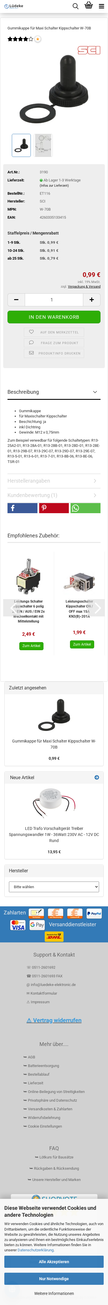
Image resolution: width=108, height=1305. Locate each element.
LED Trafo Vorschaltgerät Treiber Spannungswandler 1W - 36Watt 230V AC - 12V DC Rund (54, 834)
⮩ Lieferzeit (33, 1083)
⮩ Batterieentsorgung (41, 1066)
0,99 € (54, 758)
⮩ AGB (29, 1057)
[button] (16, 299)
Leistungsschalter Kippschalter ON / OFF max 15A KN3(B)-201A (79, 608)
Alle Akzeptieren (54, 1261)
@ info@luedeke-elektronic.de (51, 984)
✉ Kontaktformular (41, 993)
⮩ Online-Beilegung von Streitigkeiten (54, 1092)
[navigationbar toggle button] (101, 6)
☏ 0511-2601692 (40, 967)
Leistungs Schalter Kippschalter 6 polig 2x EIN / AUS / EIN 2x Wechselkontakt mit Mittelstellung (28, 611)
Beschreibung (23, 392)
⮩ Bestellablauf (36, 1074)
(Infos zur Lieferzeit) (54, 185)
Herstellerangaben (28, 481)
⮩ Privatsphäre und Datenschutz (50, 1100)
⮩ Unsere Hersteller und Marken (54, 1180)
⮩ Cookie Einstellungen (42, 1126)
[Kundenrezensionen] (20, 43)
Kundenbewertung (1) (32, 495)
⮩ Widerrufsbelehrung (41, 1117)
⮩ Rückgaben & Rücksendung (54, 1168)
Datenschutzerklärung (36, 1250)
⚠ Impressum (38, 1002)
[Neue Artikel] (96, 778)
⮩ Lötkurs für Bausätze (54, 1157)
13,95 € (54, 852)
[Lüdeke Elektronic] (11, 6)
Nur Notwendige (54, 1278)
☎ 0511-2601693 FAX (44, 976)
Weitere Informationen (54, 1293)
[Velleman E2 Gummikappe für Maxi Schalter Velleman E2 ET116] (54, 89)
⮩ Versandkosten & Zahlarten (47, 1109)
